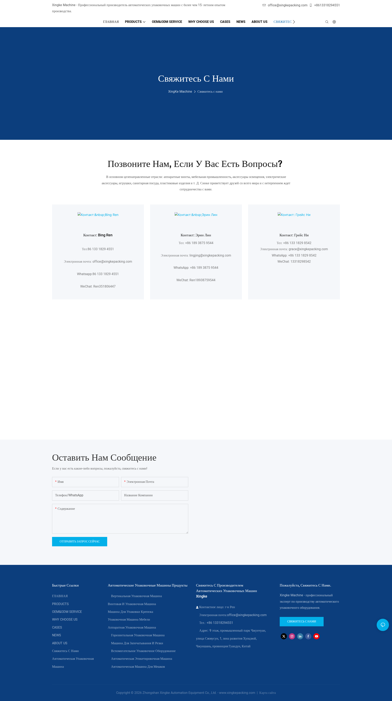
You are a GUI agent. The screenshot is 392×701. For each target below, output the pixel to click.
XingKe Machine (180, 91)
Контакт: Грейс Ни (294, 235)
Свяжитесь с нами (210, 91)
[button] (294, 22)
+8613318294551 (326, 5)
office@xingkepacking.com (287, 5)
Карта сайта (267, 692)
